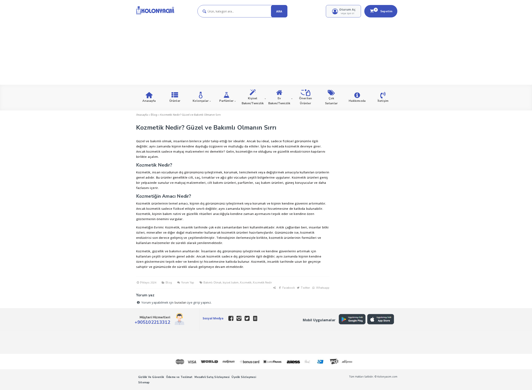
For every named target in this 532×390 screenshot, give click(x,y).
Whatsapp (322, 288)
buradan (180, 302)
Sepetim (384, 11)
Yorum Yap (187, 283)
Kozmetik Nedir (262, 283)
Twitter (305, 288)
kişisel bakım (231, 283)
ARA (279, 11)
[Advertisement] (266, 49)
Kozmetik (246, 283)
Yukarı (519, 381)
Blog (169, 283)
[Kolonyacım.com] (155, 14)
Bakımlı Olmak (212, 283)
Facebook (288, 288)
